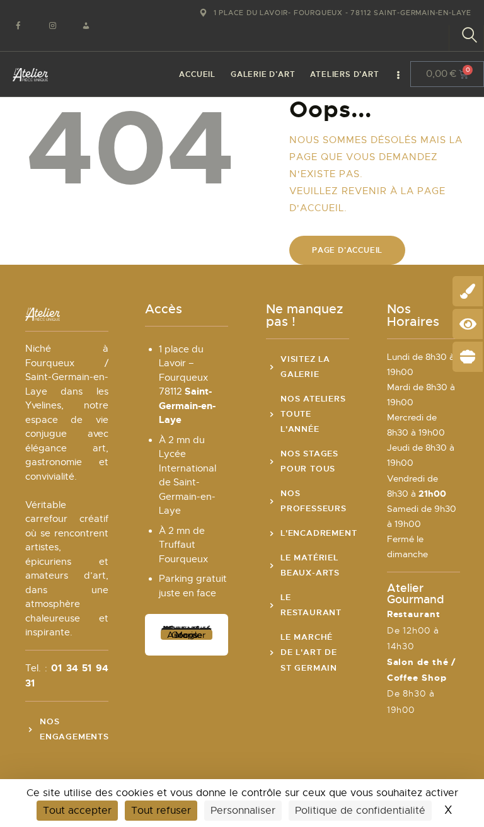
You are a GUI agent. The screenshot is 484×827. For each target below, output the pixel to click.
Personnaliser (242, 810)
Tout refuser (161, 810)
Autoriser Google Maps (186, 635)
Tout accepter (77, 810)
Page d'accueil (347, 250)
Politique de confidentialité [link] (360, 810)
